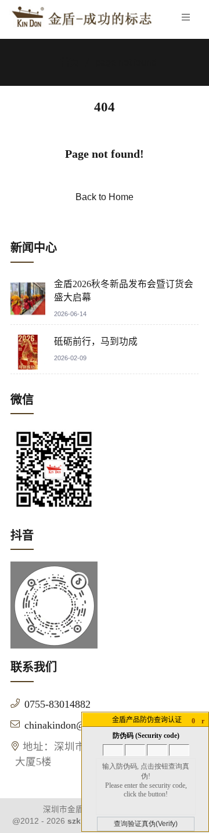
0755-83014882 (57, 704)
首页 (69, 62)
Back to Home (104, 197)
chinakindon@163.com (73, 725)
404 (104, 107)
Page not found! (104, 153)
